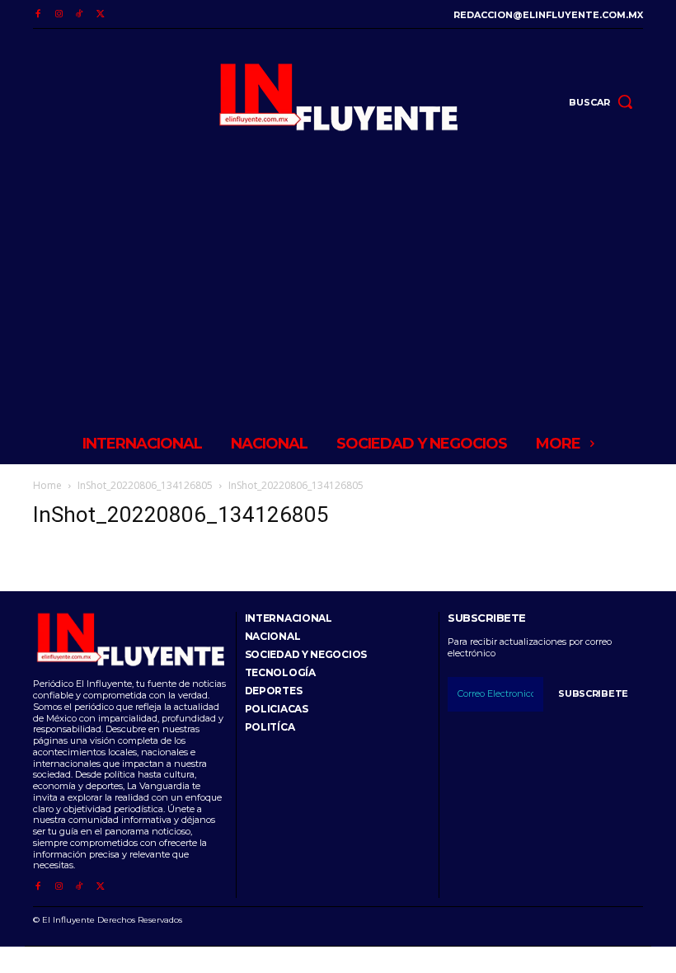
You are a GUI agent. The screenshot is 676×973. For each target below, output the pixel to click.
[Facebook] (37, 14)
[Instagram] (58, 14)
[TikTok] (79, 14)
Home (47, 485)
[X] (100, 14)
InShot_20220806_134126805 (145, 485)
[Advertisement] (338, 299)
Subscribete (593, 693)
